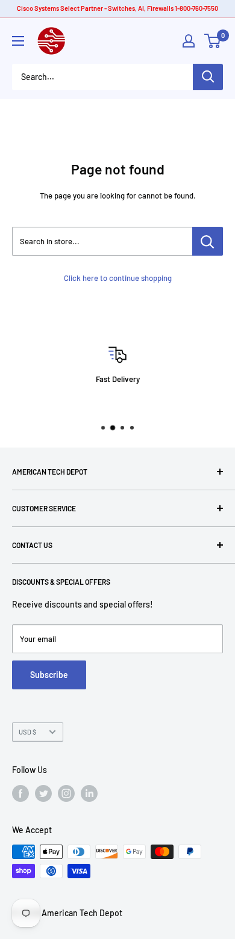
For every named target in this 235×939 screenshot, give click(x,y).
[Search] (208, 77)
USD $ (27, 732)
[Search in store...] (207, 241)
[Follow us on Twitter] (43, 793)
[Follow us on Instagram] (66, 793)
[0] (213, 41)
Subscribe (49, 675)
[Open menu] (18, 41)
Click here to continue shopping (118, 278)
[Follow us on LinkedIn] (89, 793)
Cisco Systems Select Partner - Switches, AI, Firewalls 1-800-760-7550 (117, 8)
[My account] (189, 41)
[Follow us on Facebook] (20, 793)
